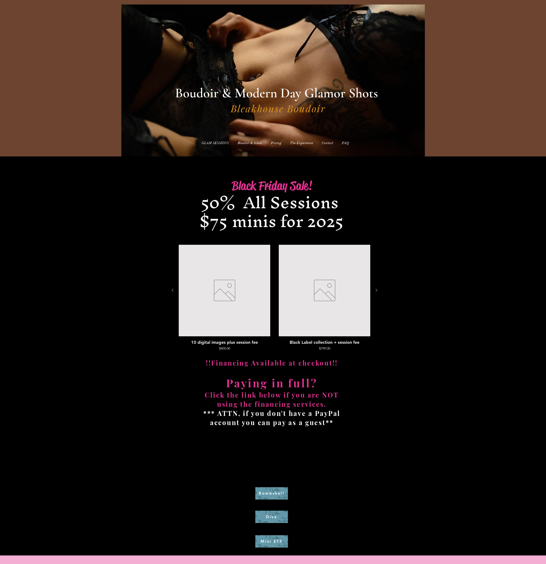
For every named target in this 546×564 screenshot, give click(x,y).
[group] (274, 298)
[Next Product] (376, 290)
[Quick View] (224, 290)
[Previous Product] (172, 290)
